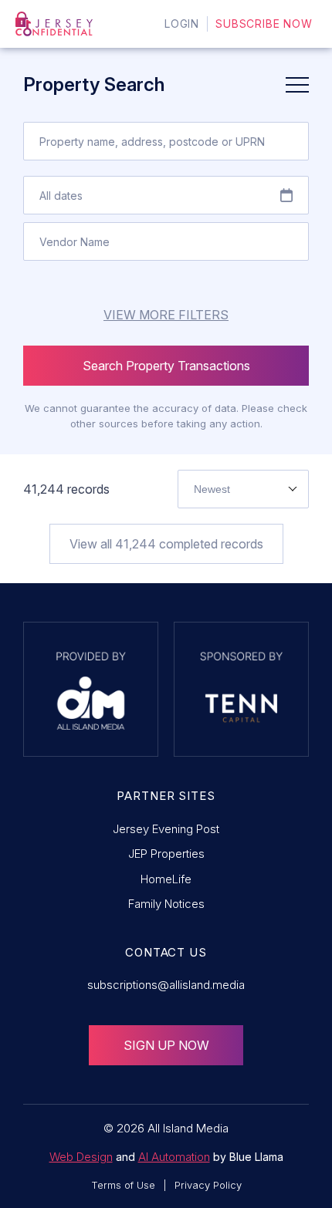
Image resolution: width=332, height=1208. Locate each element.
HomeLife (166, 879)
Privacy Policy (208, 1185)
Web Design (81, 1156)
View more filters (166, 314)
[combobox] (243, 489)
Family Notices (166, 903)
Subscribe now (264, 23)
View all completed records (166, 544)
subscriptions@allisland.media (166, 984)
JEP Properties (166, 853)
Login (181, 23)
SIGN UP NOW (166, 1045)
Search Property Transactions (166, 365)
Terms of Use (123, 1185)
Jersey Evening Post (166, 829)
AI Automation (174, 1156)
